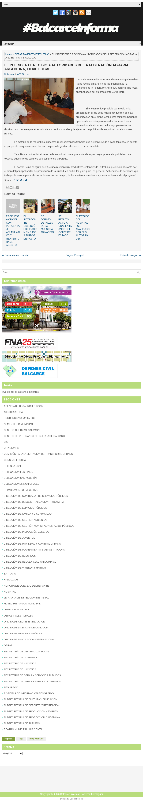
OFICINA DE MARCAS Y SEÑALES (23, 633)
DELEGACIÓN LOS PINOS (18, 471)
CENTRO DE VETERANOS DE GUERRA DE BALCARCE (35, 436)
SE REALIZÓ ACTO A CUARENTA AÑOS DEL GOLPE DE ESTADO (65, 226)
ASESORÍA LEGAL (14, 412)
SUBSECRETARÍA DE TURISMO (22, 723)
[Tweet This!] (18, 180)
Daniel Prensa (76, 799)
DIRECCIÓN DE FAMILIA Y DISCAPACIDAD (28, 513)
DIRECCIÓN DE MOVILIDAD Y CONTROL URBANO (32, 543)
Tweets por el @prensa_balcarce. (20, 391)
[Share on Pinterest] (26, 180)
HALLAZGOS (11, 579)
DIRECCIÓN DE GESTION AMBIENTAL (25, 519)
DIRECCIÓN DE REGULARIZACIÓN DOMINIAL (30, 561)
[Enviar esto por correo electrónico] (7, 187)
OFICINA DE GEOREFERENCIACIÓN (24, 621)
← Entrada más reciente (15, 255)
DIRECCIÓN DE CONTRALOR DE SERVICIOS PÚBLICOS (36, 495)
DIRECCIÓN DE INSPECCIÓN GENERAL (26, 531)
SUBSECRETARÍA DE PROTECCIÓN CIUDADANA (32, 717)
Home (8, 54)
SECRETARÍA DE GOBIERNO (20, 657)
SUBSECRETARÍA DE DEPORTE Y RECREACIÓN (31, 705)
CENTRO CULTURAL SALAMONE (22, 430)
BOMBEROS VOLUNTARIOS (20, 418)
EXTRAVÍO (10, 573)
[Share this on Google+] (22, 180)
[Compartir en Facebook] (17, 187)
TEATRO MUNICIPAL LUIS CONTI (23, 729)
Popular (8, 739)
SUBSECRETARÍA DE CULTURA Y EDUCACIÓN (30, 699)
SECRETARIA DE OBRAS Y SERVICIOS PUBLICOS (32, 675)
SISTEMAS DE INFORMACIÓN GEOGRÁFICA (29, 693)
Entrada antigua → (131, 255)
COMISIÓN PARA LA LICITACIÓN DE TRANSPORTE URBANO (38, 453)
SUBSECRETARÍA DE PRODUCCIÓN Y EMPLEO (31, 711)
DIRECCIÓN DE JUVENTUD (19, 537)
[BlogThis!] (11, 187)
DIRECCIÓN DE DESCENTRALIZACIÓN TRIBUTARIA (34, 501)
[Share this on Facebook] (14, 180)
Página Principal (75, 255)
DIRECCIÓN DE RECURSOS (20, 555)
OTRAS (8, 645)
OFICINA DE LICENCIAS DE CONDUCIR (26, 627)
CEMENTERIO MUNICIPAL (18, 424)
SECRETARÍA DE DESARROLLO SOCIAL (26, 651)
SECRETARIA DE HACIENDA (20, 663)
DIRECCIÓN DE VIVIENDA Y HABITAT (25, 567)
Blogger (99, 794)
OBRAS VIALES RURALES (18, 615)
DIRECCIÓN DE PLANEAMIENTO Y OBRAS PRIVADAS (34, 549)
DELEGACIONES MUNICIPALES (21, 483)
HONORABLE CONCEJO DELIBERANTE (26, 585)
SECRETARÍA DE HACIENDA (20, 669)
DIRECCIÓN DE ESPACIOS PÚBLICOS (25, 507)
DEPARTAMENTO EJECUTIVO (32, 54)
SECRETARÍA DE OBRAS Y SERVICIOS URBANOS (32, 681)
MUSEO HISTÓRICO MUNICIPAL (22, 603)
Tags (20, 739)
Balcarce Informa (69, 794)
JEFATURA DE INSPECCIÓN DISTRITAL (26, 597)
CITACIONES (11, 448)
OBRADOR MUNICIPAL (16, 609)
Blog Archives (36, 739)
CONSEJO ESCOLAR (16, 460)
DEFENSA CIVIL (12, 466)
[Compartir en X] (14, 187)
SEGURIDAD (11, 687)
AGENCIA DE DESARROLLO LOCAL (24, 406)
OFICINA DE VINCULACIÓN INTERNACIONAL (29, 639)
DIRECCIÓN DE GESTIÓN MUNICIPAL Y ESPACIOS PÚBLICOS (39, 525)
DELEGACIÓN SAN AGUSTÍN (20, 477)
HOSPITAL (10, 591)
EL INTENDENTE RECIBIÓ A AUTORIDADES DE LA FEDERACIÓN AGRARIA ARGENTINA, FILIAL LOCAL (66, 67)
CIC (6, 442)
